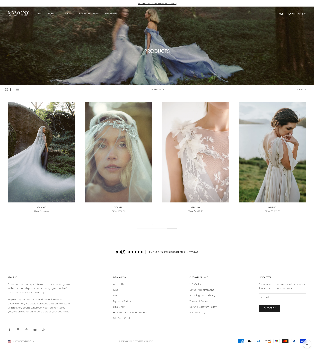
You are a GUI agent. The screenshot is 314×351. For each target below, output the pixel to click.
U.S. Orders (196, 284)
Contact (68, 13)
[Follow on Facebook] (9, 329)
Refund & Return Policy (203, 307)
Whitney (272, 207)
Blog (115, 295)
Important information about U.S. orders (157, 3)
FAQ (115, 290)
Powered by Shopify (144, 341)
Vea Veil (118, 207)
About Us (118, 284)
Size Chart (119, 307)
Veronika (195, 207)
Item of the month (89, 13)
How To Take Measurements (130, 312)
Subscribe (270, 308)
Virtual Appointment (202, 290)
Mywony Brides (122, 301)
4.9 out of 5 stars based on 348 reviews (173, 252)
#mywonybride (111, 13)
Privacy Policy (197, 312)
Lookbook (52, 13)
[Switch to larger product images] (6, 89)
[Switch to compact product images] (17, 89)
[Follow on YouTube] (35, 329)
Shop (38, 13)
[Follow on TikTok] (43, 329)
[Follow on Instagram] (18, 329)
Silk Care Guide (122, 318)
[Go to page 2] (142, 224)
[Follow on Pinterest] (26, 329)
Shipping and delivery (202, 295)
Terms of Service (199, 301)
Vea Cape (41, 207)
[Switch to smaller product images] (11, 89)
